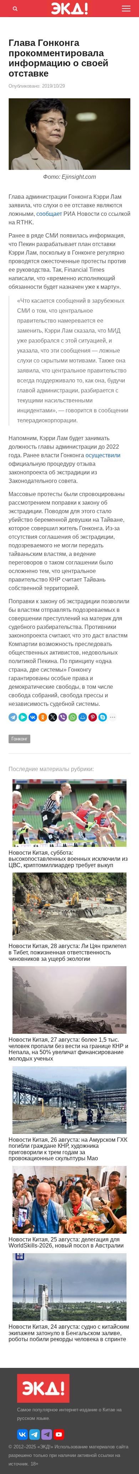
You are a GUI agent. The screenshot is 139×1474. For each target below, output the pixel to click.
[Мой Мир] (82, 717)
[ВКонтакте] (33, 717)
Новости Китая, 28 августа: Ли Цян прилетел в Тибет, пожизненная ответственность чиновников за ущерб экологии (67, 952)
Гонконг (19, 738)
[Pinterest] (92, 717)
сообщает (49, 214)
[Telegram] (13, 717)
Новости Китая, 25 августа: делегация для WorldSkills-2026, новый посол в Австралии (66, 1242)
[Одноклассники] (42, 717)
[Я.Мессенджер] (23, 717)
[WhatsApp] (72, 717)
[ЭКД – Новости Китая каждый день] (43, 1401)
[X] (52, 717)
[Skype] (102, 717)
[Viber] (62, 717)
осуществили (103, 455)
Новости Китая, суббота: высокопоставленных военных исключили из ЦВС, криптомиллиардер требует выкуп (68, 859)
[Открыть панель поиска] (14, 7)
